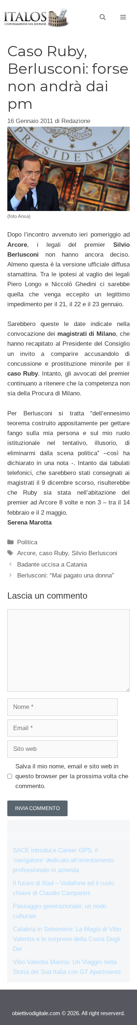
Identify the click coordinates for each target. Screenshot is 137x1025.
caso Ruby (53, 553)
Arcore (26, 553)
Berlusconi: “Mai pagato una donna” (65, 575)
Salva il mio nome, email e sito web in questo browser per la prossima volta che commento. (71, 776)
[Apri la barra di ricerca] (102, 17)
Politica (27, 542)
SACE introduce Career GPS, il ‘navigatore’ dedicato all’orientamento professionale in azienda (63, 860)
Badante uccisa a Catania (52, 564)
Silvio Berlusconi (94, 553)
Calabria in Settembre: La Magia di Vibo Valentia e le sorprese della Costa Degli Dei (67, 939)
